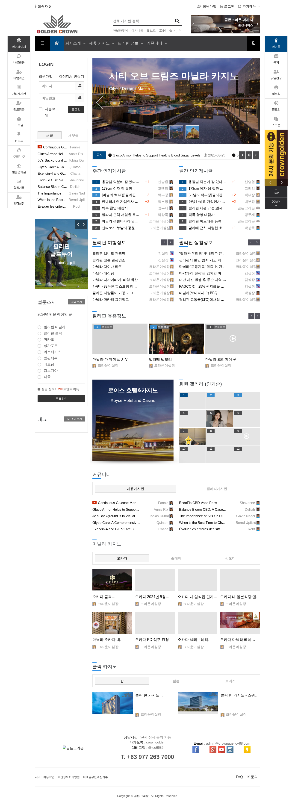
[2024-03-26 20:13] (240, 623)
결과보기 (76, 302)
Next (171, 242)
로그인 (229, 6)
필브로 (151, 30)
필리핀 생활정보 (196, 242)
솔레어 (176, 558)
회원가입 (209, 6)
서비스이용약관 (44, 777)
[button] (257, 24)
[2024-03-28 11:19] (112, 703)
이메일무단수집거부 (95, 777)
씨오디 (230, 558)
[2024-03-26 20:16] (198, 623)
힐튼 (176, 681)
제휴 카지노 (100, 43)
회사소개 (73, 43)
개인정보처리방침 (69, 777)
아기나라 (137, 30)
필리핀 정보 (129, 43)
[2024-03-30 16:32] (240, 580)
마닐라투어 (120, 30)
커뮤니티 (155, 43)
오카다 (122, 558)
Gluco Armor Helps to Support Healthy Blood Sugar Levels (161, 155)
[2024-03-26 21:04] (112, 623)
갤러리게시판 (216, 489)
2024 (162, 30)
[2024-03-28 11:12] (198, 703)
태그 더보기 (75, 419)
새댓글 (73, 135)
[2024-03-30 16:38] (198, 580)
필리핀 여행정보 (109, 242)
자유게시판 (135, 489)
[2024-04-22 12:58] (155, 580)
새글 (49, 135)
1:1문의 (252, 777)
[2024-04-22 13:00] (112, 580)
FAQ (239, 777)
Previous (164, 242)
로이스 (230, 681)
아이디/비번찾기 (71, 76)
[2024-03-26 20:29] (155, 623)
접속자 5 (44, 6)
